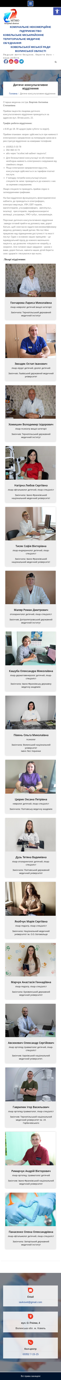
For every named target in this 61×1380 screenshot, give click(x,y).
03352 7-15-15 (30, 1354)
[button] (57, 11)
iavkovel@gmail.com (30, 1302)
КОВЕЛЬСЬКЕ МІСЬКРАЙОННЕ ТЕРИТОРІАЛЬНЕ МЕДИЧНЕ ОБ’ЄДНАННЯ (23, 39)
